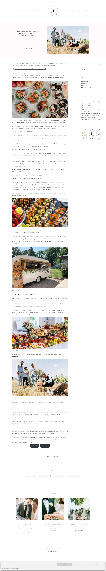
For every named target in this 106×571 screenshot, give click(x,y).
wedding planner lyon (74, 475)
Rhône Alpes (59, 475)
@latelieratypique (53, 551)
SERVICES (36, 11)
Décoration (85, 81)
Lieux (83, 85)
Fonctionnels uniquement (81, 564)
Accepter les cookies (64, 564)
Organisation (28, 39)
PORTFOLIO (70, 11)
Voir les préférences (96, 564)
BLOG (79, 11)
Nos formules (34, 445)
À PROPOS (26, 11)
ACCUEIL (16, 11)
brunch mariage (30, 475)
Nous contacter (45, 445)
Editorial (84, 83)
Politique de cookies (5, 568)
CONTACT (88, 11)
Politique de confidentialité (13, 568)
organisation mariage (45, 475)
